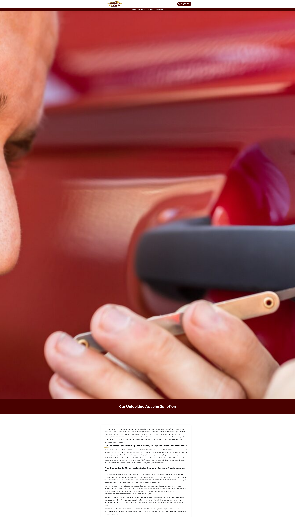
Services (141, 9)
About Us (150, 9)
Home (134, 9)
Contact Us (159, 9)
